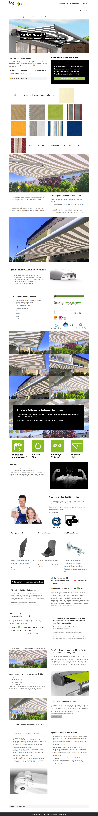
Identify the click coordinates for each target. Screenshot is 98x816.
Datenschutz (60, 814)
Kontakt (64, 814)
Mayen (61, 706)
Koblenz (65, 706)
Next (87, 10)
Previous (82, 10)
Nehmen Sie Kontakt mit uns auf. (18, 806)
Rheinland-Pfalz (79, 659)
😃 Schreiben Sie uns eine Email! (18, 78)
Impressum (55, 814)
